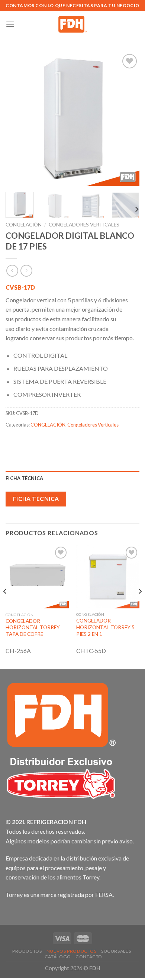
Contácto (88, 956)
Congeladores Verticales (84, 225)
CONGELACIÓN (24, 225)
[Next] (127, 119)
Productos (27, 951)
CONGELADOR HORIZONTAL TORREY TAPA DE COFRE (33, 627)
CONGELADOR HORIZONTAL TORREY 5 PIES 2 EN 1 (105, 627)
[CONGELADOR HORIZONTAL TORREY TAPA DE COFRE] (37, 576)
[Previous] (17, 119)
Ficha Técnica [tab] (24, 478)
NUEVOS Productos (71, 951)
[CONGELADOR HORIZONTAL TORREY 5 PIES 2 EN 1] (107, 576)
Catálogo (58, 956)
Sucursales (116, 951)
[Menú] (10, 24)
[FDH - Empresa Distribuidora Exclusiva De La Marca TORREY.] (73, 24)
